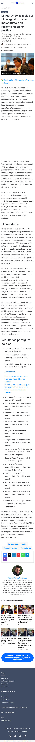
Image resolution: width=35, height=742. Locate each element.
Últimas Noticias (6, 720)
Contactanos (5, 687)
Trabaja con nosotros (7, 702)
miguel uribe (26, 548)
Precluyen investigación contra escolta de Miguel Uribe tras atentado (16, 379)
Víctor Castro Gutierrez (10, 44)
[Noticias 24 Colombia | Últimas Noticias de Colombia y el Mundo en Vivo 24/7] (18, 2)
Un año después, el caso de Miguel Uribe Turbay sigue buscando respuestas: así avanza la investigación (25, 619)
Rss (2, 717)
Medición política (11, 548)
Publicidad (4, 684)
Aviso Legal (4, 678)
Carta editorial (5, 700)
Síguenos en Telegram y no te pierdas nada (14, 707)
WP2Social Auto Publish (10, 741)
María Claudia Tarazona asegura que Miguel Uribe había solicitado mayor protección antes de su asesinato (17, 388)
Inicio (4, 8)
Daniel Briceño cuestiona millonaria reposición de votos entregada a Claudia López (7, 619)
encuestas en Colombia (17, 544)
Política (9, 8)
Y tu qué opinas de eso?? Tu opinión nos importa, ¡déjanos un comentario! (17, 658)
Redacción (4, 697)
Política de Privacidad (7, 681)
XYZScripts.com (27, 741)
